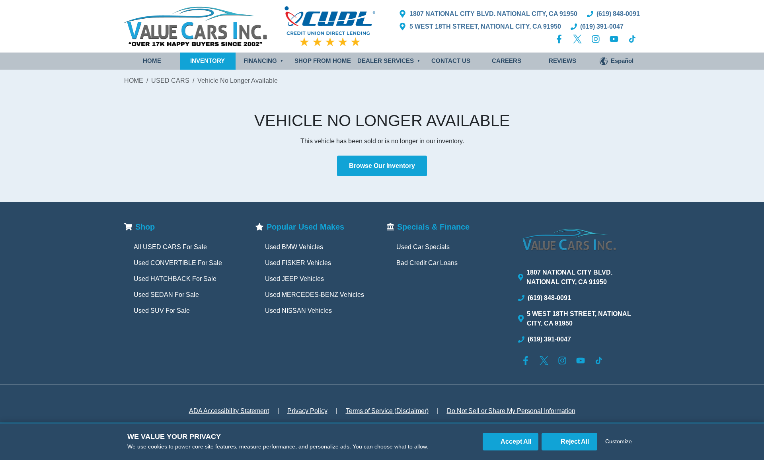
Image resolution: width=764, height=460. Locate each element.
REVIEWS (562, 60)
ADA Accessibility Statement (229, 410)
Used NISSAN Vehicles (298, 310)
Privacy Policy (307, 410)
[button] (616, 61)
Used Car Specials (423, 247)
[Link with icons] (561, 39)
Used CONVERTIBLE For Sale (178, 262)
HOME (152, 60)
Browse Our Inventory (382, 165)
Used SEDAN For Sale (166, 294)
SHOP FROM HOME (322, 60)
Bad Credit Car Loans (427, 262)
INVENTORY (207, 60)
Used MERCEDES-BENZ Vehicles (314, 294)
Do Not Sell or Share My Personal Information (511, 410)
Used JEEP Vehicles (294, 278)
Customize (618, 441)
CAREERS (506, 60)
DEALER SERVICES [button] (388, 60)
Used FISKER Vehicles (298, 262)
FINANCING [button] (263, 60)
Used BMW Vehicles (294, 247)
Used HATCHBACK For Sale (175, 278)
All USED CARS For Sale (170, 247)
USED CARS (170, 80)
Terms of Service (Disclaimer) (387, 410)
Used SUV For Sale (162, 310)
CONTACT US (450, 60)
